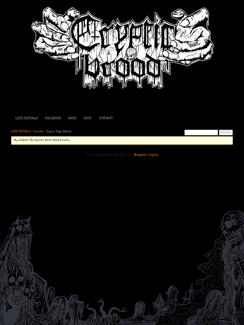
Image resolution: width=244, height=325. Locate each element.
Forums (38, 131)
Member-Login (146, 155)
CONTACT (106, 118)
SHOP (88, 118)
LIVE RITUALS (26, 118)
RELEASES (53, 118)
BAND (72, 118)
